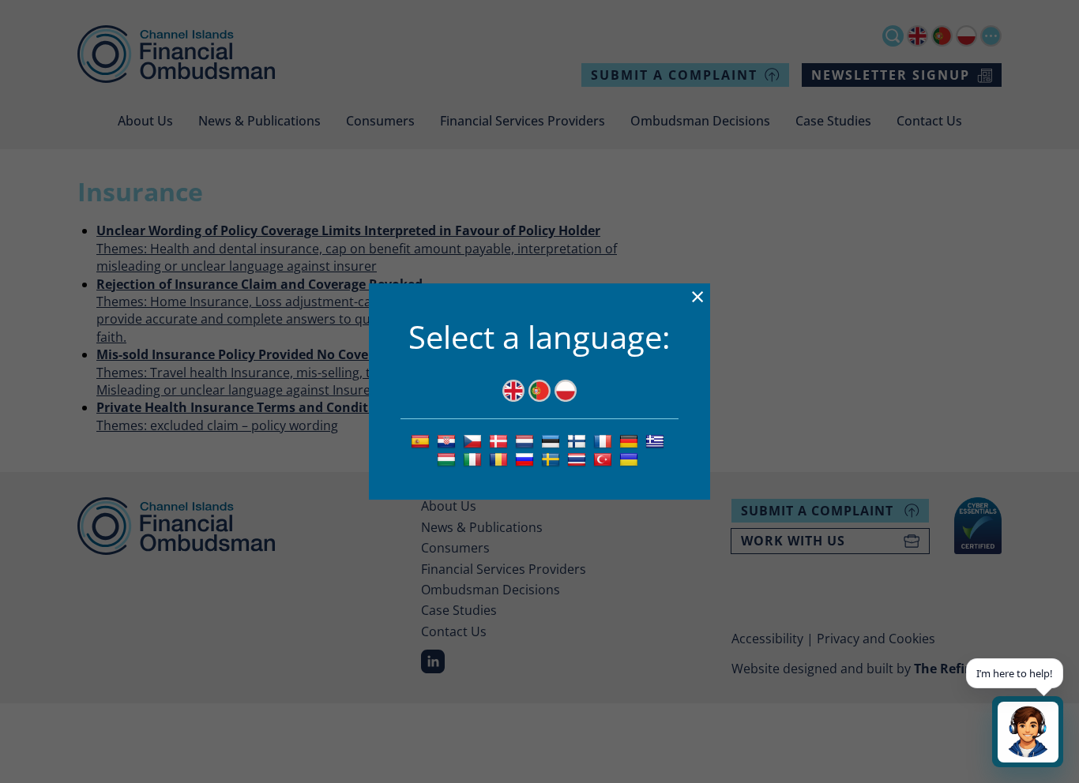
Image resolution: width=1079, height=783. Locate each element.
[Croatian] (448, 440)
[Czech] (474, 440)
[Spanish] (422, 440)
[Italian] (474, 458)
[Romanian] (500, 458)
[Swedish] (552, 458)
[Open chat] (1027, 731)
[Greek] (656, 440)
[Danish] (500, 440)
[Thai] (578, 458)
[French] (604, 440)
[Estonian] (552, 440)
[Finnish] (578, 440)
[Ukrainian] (630, 458)
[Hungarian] (448, 458)
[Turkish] (604, 458)
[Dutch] (526, 440)
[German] (630, 440)
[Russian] (526, 458)
